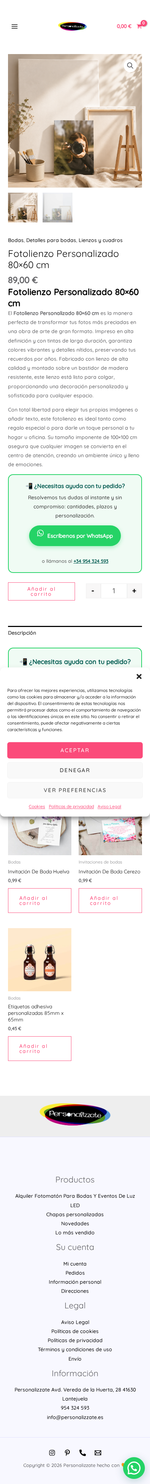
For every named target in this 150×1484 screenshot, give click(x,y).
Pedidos (75, 1273)
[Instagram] (52, 1453)
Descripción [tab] (22, 633)
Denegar (75, 770)
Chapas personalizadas (75, 1214)
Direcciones (75, 1291)
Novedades (75, 1223)
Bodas (16, 240)
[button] (139, 676)
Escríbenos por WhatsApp (80, 535)
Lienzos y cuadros (101, 240)
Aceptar (75, 750)
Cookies (37, 806)
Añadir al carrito (41, 591)
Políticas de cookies (75, 1331)
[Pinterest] (67, 1453)
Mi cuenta (75, 1263)
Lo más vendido (75, 1232)
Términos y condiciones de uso (75, 1349)
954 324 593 (75, 1408)
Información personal (75, 1282)
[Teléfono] (82, 1453)
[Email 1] (98, 1453)
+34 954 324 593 (91, 561)
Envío (75, 1359)
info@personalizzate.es (75, 1417)
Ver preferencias (75, 790)
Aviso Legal (109, 806)
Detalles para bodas (51, 240)
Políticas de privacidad (71, 806)
